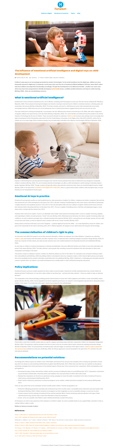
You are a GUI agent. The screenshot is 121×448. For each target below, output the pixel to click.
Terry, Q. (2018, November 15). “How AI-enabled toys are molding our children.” (34, 430)
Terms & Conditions (65, 445)
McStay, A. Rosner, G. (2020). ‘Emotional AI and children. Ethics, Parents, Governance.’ (36, 422)
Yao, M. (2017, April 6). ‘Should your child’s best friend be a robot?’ (31, 436)
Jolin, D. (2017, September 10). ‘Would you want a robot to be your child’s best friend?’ (35, 417)
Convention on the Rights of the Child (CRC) (47, 187)
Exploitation (61, 77)
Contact (56, 445)
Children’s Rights (46, 13)
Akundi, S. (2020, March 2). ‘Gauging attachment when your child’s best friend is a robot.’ (36, 414)
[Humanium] (60, 6)
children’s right (71, 116)
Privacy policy (76, 445)
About (51, 445)
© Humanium (45, 445)
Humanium (34, 77)
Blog (78, 13)
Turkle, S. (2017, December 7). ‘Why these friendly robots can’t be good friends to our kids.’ (37, 433)
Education (55, 77)
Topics (73, 13)
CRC (88, 349)
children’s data (19, 238)
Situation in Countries (61, 13)
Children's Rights (49, 77)
